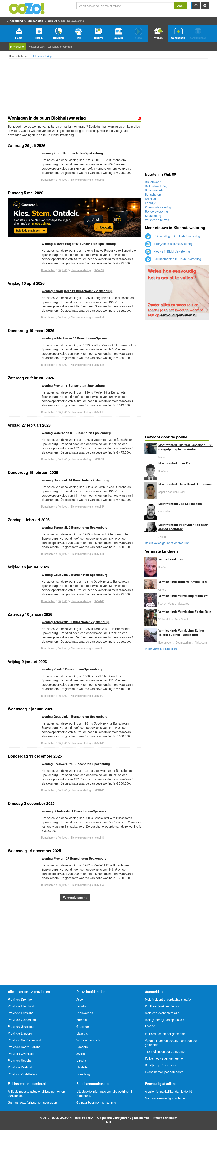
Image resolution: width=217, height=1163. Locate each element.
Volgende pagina (75, 897)
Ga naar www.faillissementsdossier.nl (32, 1102)
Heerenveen (165, 642)
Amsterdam (164, 511)
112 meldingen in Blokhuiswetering (176, 236)
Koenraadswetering (158, 207)
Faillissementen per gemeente (165, 1034)
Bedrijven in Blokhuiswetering (173, 244)
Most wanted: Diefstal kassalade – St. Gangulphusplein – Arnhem (185, 447)
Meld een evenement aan (162, 1013)
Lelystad (82, 1006)
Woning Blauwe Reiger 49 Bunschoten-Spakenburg (79, 244)
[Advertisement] (74, 950)
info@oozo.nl (85, 1118)
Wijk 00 (52, 21)
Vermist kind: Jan (170, 559)
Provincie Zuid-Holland (23, 1074)
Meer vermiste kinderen (161, 648)
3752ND (99, 790)
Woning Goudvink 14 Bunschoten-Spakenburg (75, 480)
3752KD (99, 365)
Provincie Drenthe (20, 999)
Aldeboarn (201, 642)
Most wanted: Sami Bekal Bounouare (185, 484)
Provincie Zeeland (20, 1067)
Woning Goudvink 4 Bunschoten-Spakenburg (75, 716)
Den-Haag (83, 1074)
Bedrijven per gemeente (161, 1065)
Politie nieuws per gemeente (164, 1058)
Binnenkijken (17, 47)
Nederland (16, 21)
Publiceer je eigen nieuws (162, 1006)
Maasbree (183, 603)
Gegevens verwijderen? (114, 1118)
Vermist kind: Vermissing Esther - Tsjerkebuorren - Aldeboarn (182, 632)
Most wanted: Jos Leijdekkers (180, 503)
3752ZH (99, 459)
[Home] (27, 8)
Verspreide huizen (157, 220)
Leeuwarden (84, 1013)
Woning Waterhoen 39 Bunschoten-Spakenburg (76, 433)
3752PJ (98, 696)
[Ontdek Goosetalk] (74, 217)
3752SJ (98, 648)
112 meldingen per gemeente (165, 1051)
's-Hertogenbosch (88, 1040)
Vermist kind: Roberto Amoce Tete (182, 581)
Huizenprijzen (36, 47)
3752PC (99, 885)
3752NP (99, 506)
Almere (162, 589)
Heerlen (162, 567)
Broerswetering (155, 190)
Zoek (180, 6)
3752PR (99, 180)
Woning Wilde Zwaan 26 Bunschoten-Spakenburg (78, 338)
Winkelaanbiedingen (60, 47)
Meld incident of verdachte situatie (168, 999)
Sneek (184, 619)
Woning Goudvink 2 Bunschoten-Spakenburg (75, 574)
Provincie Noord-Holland (24, 1047)
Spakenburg (153, 216)
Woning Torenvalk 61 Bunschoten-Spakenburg (75, 622)
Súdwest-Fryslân (168, 619)
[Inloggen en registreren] (195, 5)
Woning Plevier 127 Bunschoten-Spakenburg (74, 858)
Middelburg (83, 1067)
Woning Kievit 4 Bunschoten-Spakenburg (72, 669)
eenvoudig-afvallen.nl (178, 314)
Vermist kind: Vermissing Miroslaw (183, 595)
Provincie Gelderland (22, 1020)
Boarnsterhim (183, 642)
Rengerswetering (156, 211)
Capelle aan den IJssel (171, 492)
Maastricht (83, 1033)
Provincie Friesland (20, 1013)
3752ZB (99, 270)
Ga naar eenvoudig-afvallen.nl (165, 1098)
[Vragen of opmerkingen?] (205, 5)
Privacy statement (164, 1118)
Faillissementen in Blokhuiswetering (177, 259)
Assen (80, 999)
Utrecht (81, 1060)
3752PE (99, 412)
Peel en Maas (166, 603)
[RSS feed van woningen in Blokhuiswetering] (139, 118)
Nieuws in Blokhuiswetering (171, 251)
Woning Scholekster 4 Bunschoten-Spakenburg (76, 811)
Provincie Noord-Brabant (24, 1040)
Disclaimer (141, 1118)
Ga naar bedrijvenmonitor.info (96, 1102)
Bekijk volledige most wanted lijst (167, 543)
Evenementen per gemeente (164, 1072)
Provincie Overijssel (21, 1053)
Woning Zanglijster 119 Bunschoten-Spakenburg (77, 291)
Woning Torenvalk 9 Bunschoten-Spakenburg (75, 527)
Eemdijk (150, 203)
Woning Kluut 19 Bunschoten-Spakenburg (72, 153)
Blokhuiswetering (42, 56)
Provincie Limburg (20, 1033)
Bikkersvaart (153, 182)
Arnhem (162, 457)
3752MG (99, 317)
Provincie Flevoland (21, 1006)
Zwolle (162, 537)
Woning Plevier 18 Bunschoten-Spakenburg (73, 385)
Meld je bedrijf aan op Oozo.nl (165, 1020)
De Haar (150, 199)
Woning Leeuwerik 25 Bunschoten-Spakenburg (76, 764)
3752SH (99, 554)
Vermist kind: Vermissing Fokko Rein (184, 611)
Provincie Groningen (21, 1026)
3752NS (99, 837)
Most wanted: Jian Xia (174, 463)
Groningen (83, 1026)
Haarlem (163, 471)
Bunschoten (35, 21)
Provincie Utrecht (19, 1060)
